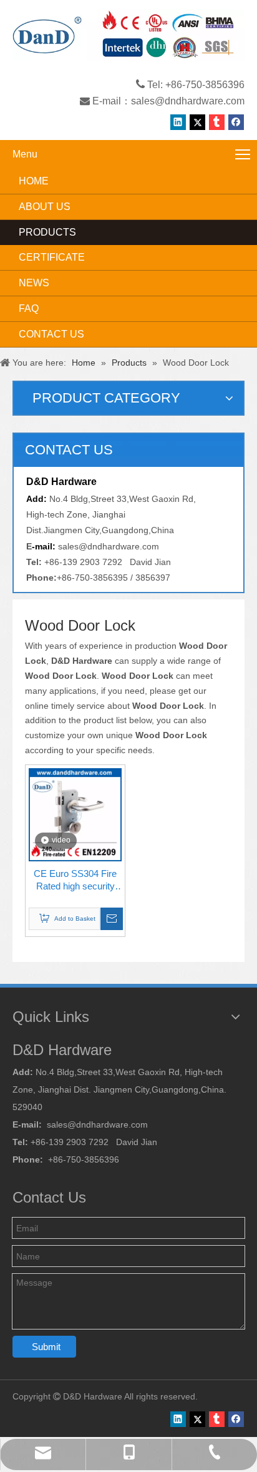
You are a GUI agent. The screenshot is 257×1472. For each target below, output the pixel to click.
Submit (46, 1346)
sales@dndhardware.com (188, 101)
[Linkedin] (178, 122)
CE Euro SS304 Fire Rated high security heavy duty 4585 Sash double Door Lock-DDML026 (75, 880)
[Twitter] (197, 122)
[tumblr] (217, 122)
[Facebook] (236, 122)
